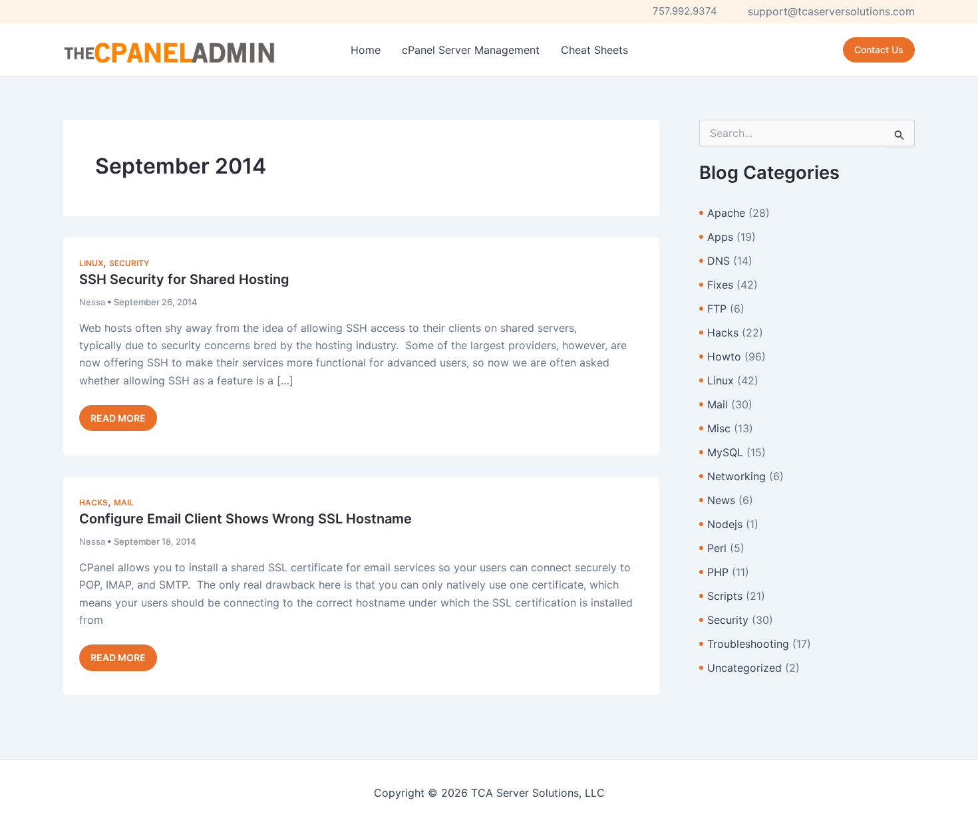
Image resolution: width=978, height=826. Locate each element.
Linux (91, 263)
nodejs (724, 524)
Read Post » (117, 421)
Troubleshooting (748, 643)
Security (129, 263)
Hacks (93, 502)
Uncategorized (744, 667)
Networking (736, 476)
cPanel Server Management (471, 50)
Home (366, 50)
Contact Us (878, 49)
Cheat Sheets (594, 50)
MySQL (725, 452)
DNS (718, 260)
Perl (717, 548)
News (721, 500)
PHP (718, 572)
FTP (717, 308)
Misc (719, 428)
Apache (726, 212)
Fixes (720, 284)
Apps (720, 236)
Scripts (724, 596)
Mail (124, 502)
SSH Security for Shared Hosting (184, 279)
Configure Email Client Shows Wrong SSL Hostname (245, 519)
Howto (724, 356)
